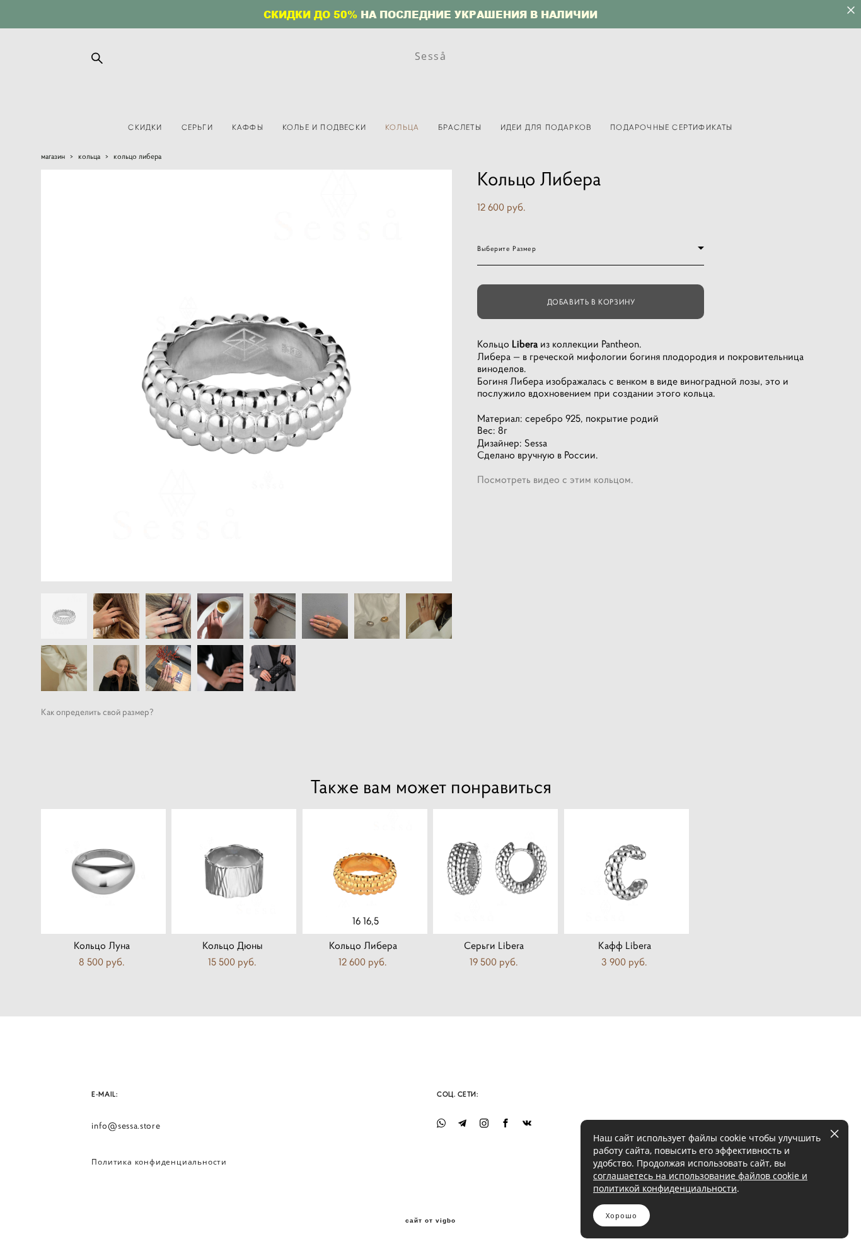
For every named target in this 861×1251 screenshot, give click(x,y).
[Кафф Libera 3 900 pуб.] (626, 871)
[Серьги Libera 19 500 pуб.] (495, 871)
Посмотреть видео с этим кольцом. (555, 479)
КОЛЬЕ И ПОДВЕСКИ (324, 127)
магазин (53, 156)
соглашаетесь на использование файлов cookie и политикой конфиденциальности (700, 1182)
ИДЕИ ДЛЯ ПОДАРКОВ (545, 127)
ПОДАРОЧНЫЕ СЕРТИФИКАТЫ (671, 127)
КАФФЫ (247, 127)
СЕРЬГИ (197, 127)
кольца (89, 156)
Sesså (431, 56)
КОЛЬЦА (402, 127)
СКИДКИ (145, 127)
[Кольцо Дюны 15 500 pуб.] (233, 871)
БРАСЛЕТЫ (460, 127)
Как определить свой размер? (97, 712)
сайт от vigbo (430, 1221)
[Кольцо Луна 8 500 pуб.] (103, 871)
